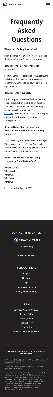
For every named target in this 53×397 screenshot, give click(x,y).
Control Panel (33, 151)
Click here (8, 114)
